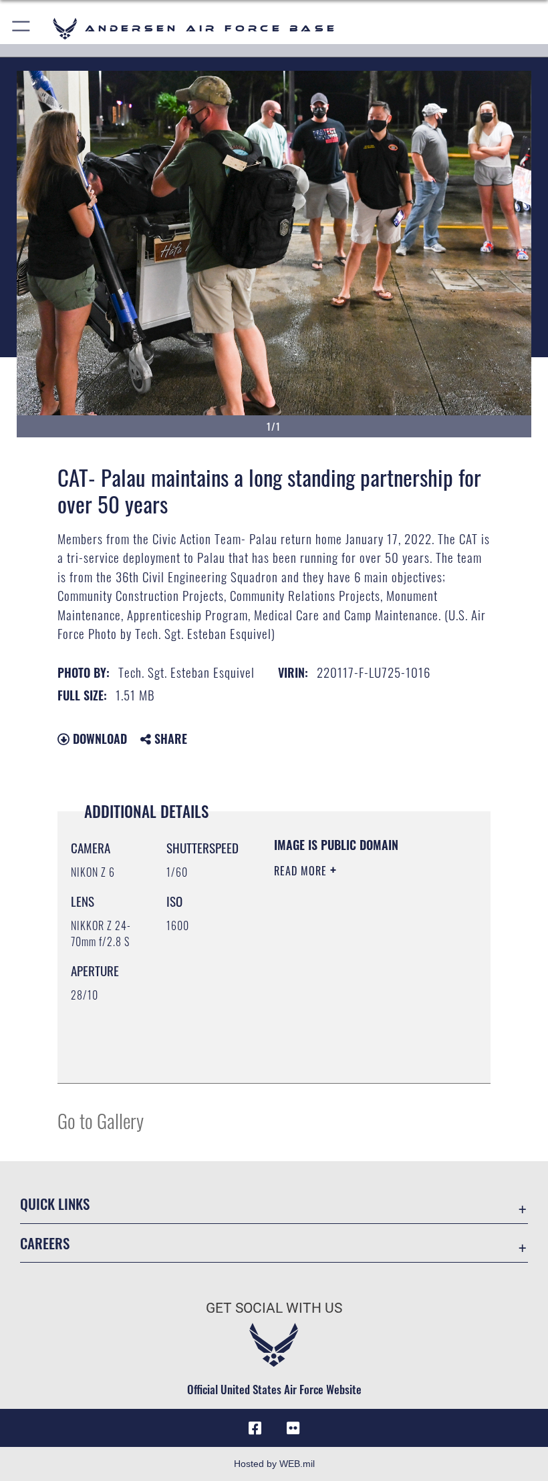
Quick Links (55, 1203)
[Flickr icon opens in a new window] (293, 1428)
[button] (21, 28)
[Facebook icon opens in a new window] (255, 1428)
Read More (302, 871)
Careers (45, 1243)
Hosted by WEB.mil (274, 1463)
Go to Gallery (100, 1120)
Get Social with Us (274, 1308)
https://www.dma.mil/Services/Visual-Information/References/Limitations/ (355, 1039)
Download (98, 738)
